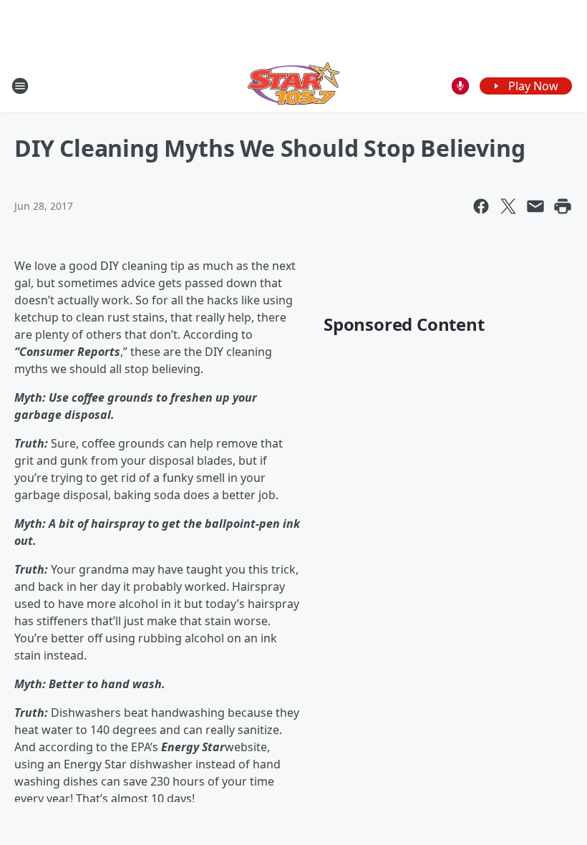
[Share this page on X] (508, 206)
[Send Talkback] (460, 86)
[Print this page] (563, 206)
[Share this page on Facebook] (481, 206)
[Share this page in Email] (535, 206)
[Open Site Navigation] (20, 86)
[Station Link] (293, 85)
